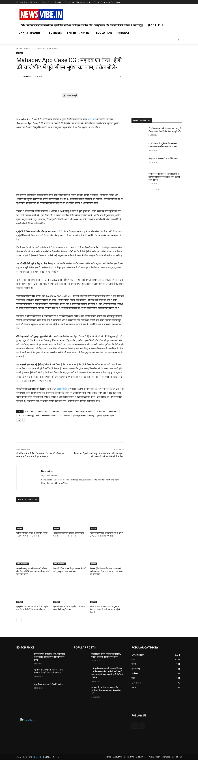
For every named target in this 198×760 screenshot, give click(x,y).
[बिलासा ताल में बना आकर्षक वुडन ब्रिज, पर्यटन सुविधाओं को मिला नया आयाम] (81, 658)
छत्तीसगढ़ (91, 415)
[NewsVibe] (18, 76)
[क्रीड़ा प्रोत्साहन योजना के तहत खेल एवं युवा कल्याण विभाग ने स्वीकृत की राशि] (33, 518)
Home (19, 48)
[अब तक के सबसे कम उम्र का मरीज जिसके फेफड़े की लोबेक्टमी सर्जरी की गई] (70, 518)
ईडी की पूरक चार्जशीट (79, 415)
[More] (67, 84)
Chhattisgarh (67, 411)
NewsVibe (27, 76)
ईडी (58, 231)
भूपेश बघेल (92, 119)
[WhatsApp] (60, 84)
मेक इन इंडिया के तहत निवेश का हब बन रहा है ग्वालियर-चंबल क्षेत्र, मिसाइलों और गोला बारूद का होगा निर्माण (106, 571)
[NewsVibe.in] (41, 14)
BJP (26, 411)
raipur (67, 415)
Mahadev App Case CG (51, 415)
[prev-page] (18, 620)
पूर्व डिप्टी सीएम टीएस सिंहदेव (105, 415)
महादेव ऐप (20, 420)
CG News (55, 411)
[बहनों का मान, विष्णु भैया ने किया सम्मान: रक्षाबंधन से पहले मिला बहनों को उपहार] (138, 147)
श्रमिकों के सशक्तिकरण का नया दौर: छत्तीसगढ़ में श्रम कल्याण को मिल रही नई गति (106, 690)
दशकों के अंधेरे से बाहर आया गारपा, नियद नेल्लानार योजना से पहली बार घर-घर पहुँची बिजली (105, 609)
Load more (156, 189)
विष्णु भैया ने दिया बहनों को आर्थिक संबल (163, 158)
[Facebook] (175, 2)
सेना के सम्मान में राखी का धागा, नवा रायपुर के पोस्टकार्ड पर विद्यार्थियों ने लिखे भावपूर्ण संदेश (49, 657)
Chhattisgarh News (84, 411)
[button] (178, 40)
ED (19, 415)
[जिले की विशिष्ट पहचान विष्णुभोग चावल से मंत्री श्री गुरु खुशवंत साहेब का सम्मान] (70, 553)
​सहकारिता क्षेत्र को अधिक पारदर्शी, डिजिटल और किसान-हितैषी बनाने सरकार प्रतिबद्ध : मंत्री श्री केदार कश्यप (33, 571)
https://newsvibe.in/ (49, 475)
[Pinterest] (53, 84)
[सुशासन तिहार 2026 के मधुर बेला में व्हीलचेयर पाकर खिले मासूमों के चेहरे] (70, 591)
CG (32, 411)
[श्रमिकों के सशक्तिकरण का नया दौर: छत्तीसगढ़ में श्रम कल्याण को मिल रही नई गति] (81, 691)
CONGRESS (113, 411)
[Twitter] (180, 2)
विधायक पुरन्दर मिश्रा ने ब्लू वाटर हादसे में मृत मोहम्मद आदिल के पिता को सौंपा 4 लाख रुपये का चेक (164, 177)
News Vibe (38, 757)
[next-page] (23, 620)
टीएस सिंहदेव (62, 388)
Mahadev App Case (31, 415)
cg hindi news (42, 411)
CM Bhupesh (101, 411)
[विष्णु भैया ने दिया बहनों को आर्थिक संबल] (138, 162)
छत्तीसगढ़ (27, 48)
